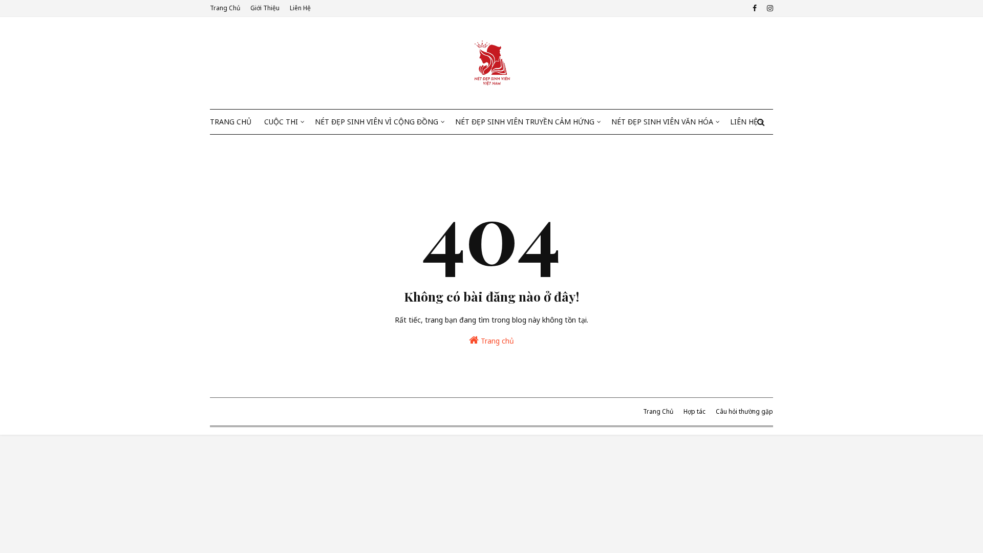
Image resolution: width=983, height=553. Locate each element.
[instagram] (768, 8)
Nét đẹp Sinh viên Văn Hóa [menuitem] (662, 121)
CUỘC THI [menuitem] (281, 121)
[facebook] (754, 8)
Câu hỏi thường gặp (744, 411)
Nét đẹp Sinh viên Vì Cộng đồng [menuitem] (376, 121)
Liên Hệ (300, 8)
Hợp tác (694, 411)
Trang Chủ (225, 8)
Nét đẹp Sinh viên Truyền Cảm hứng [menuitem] (524, 121)
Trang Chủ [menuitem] (230, 121)
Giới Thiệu (265, 8)
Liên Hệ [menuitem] (744, 121)
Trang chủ (496, 341)
